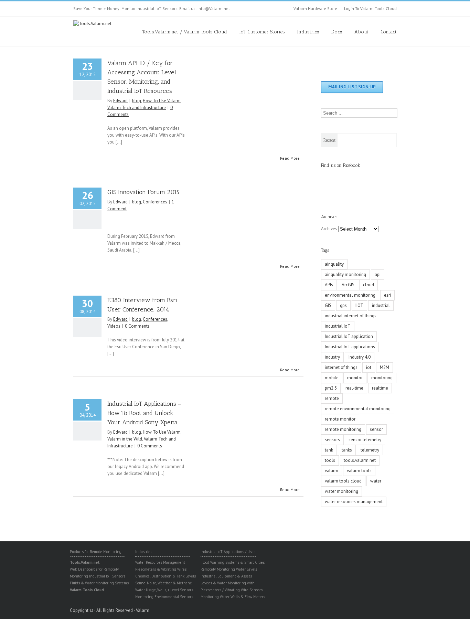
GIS (328, 305)
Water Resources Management (160, 562)
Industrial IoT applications (350, 347)
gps (343, 305)
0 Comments (137, 326)
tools (330, 460)
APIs (329, 285)
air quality (334, 264)
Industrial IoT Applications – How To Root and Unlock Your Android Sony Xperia (144, 413)
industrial (381, 305)
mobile (332, 378)
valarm (331, 471)
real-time (354, 388)
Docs (336, 32)
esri (387, 295)
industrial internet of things (350, 316)
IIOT (359, 305)
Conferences (155, 202)
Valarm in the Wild (124, 439)
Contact (389, 32)
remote (332, 398)
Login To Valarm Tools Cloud (370, 8)
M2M (384, 367)
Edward (120, 101)
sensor (376, 429)
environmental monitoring (350, 295)
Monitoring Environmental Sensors (164, 596)
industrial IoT (338, 326)
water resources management (354, 502)
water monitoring (341, 491)
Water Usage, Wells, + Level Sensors (164, 589)
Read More (290, 158)
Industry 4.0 (360, 357)
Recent (329, 140)
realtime (380, 388)
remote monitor (340, 419)
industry (332, 357)
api (378, 274)
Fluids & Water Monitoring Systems (99, 583)
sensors (332, 440)
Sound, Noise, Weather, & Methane (163, 583)
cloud (368, 285)
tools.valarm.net (360, 460)
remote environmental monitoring (358, 409)
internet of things (341, 367)
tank (329, 450)
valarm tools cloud (343, 481)
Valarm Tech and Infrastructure (136, 107)
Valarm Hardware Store (315, 8)
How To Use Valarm (162, 101)
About (361, 32)
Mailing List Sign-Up (352, 87)
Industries (308, 32)
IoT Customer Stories (262, 32)
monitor (355, 378)
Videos (113, 326)
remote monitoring (343, 429)
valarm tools (359, 471)
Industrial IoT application (349, 336)
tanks (347, 450)
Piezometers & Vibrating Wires (160, 569)
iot (368, 367)
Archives (329, 229)
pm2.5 (331, 388)
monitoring (382, 378)
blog (136, 101)
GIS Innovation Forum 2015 (143, 192)
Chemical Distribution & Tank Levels (165, 576)
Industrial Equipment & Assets (226, 576)
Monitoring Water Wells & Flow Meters (233, 596)
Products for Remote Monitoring (95, 551)
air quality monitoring (345, 274)
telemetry (370, 450)
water (375, 481)
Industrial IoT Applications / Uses (228, 551)
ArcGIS (348, 285)
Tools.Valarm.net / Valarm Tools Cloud (184, 32)
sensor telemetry (365, 440)
